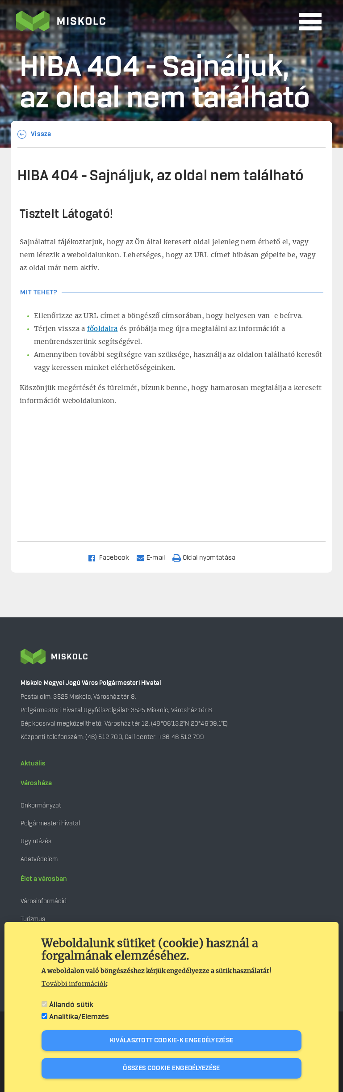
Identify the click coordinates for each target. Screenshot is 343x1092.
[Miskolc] (155, 22)
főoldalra (102, 329)
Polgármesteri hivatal (50, 823)
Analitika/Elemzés (79, 1017)
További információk (74, 984)
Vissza (41, 134)
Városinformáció (44, 901)
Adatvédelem (39, 859)
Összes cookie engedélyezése (171, 1068)
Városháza (36, 783)
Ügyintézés (36, 841)
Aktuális (33, 763)
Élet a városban (44, 879)
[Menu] (310, 21)
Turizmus (33, 919)
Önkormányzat (41, 805)
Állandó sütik (71, 1005)
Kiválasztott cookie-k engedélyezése (172, 1040)
